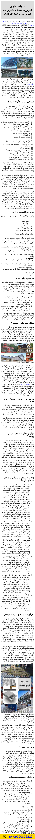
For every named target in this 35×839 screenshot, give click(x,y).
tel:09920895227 (21, 836)
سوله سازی (30, 84)
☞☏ (17, 836)
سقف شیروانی (25, 384)
